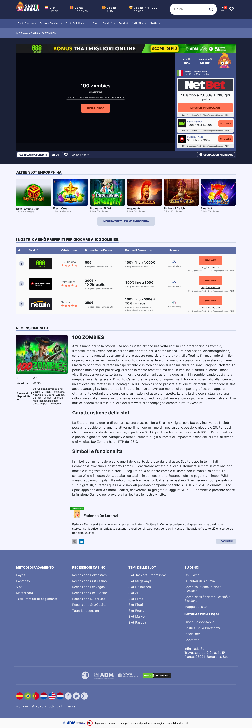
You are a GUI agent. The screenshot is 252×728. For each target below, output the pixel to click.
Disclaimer (192, 634)
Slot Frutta (136, 611)
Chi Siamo (192, 575)
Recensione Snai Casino (90, 593)
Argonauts (134, 208)
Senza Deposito (81, 9)
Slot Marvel (136, 616)
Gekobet (37, 397)
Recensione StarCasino (89, 605)
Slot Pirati (135, 605)
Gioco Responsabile (199, 622)
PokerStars (58, 391)
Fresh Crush (61, 208)
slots (34, 33)
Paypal (21, 575)
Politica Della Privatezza (202, 628)
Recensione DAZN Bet (88, 599)
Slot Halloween (139, 587)
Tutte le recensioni (86, 611)
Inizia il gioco (95, 108)
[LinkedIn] (81, 541)
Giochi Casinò (102, 23)
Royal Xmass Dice (27, 208)
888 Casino (48, 394)
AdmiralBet (56, 403)
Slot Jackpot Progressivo (147, 575)
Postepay (23, 581)
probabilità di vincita (178, 723)
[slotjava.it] (28, 9)
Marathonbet (40, 400)
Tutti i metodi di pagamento (37, 599)
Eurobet (60, 394)
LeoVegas (51, 388)
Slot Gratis (54, 9)
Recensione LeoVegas (88, 587)
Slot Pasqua (137, 622)
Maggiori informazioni (205, 107)
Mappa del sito (195, 607)
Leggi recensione (210, 267)
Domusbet (53, 400)
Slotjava (22, 33)
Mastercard (24, 593)
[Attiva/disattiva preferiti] (231, 9)
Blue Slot (206, 208)
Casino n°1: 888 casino (146, 9)
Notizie (155, 23)
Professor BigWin (101, 208)
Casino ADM (112, 9)
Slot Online (26, 23)
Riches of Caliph (174, 208)
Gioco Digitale (40, 403)
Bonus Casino (50, 23)
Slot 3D (134, 593)
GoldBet (48, 397)
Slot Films (135, 599)
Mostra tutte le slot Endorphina (126, 221)
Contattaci (192, 640)
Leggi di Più (226, 541)
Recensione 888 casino (89, 581)
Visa (19, 587)
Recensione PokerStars (89, 575)
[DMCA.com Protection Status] (156, 675)
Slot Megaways (139, 581)
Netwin (37, 394)
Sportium (58, 397)
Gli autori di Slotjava (199, 581)
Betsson (46, 391)
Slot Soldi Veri (76, 23)
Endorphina (96, 92)
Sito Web (225, 123)
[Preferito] (65, 154)
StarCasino (39, 388)
